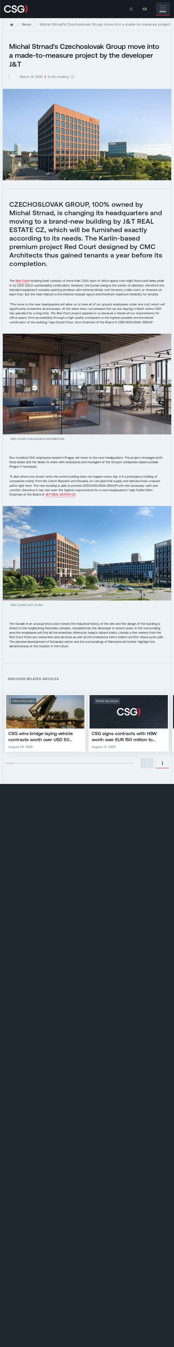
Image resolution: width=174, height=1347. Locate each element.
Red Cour (22, 280)
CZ (145, 9)
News (27, 24)
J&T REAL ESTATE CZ (60, 494)
